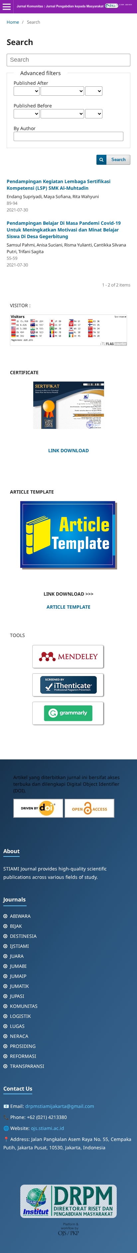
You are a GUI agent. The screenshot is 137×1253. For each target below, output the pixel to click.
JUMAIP (18, 976)
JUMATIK (19, 986)
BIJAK (16, 926)
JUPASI (17, 996)
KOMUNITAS (24, 1006)
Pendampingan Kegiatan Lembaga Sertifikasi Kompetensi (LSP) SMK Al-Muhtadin (58, 184)
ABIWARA (20, 916)
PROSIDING (23, 1046)
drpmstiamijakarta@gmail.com (59, 1106)
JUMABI (18, 966)
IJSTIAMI (19, 946)
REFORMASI (23, 1056)
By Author (25, 128)
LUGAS (17, 1026)
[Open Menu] (6, 6)
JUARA (17, 956)
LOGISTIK (20, 1016)
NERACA (19, 1036)
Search (118, 159)
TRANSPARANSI (27, 1066)
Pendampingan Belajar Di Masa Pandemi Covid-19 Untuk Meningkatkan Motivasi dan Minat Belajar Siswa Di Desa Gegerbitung (64, 229)
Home (13, 22)
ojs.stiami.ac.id (47, 1128)
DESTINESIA (23, 936)
